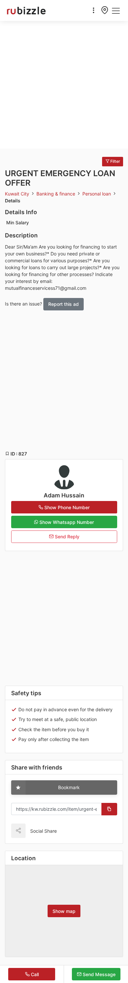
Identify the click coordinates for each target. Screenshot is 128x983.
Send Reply (66, 536)
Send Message (98, 974)
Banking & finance (56, 193)
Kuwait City (18, 193)
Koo (76, 830)
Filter (114, 161)
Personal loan (97, 193)
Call (34, 974)
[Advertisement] (64, 85)
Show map (64, 911)
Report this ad (63, 304)
